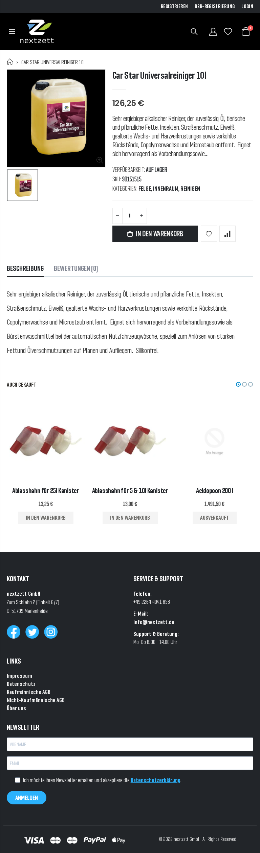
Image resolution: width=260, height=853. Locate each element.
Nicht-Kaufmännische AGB (36, 700)
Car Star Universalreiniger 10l (159, 75)
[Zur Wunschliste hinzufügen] (209, 234)
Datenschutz (21, 684)
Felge (144, 189)
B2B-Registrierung (215, 6)
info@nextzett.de (153, 622)
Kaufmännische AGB (28, 692)
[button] (238, 384)
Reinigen (190, 189)
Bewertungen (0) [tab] (76, 268)
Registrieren (174, 6)
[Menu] (12, 31)
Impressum (19, 675)
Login (247, 6)
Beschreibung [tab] (25, 268)
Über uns (16, 708)
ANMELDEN (26, 797)
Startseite (10, 61)
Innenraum (165, 189)
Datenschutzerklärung (155, 780)
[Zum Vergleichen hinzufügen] (227, 234)
